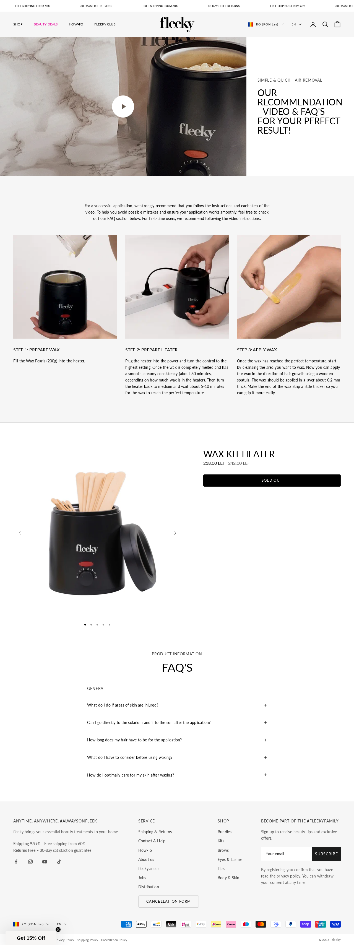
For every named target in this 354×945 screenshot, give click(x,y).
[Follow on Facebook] (16, 861)
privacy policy (288, 876)
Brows (223, 850)
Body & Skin (228, 877)
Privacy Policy (64, 940)
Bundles (224, 831)
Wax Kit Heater (239, 453)
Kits (221, 840)
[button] (31, 938)
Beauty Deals (46, 24)
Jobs (142, 877)
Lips (221, 868)
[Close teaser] (58, 929)
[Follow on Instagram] (30, 861)
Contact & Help (151, 840)
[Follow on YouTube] (45, 861)
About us (146, 859)
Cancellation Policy (114, 940)
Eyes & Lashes (230, 859)
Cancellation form (168, 901)
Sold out (272, 480)
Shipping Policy (87, 940)
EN (293, 24)
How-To (76, 24)
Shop (18, 24)
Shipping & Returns (155, 831)
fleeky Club (105, 24)
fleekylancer (148, 868)
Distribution (148, 886)
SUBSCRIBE (326, 853)
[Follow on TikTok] (59, 861)
